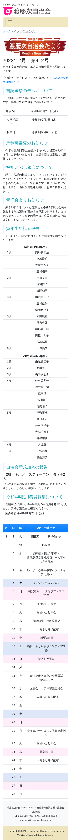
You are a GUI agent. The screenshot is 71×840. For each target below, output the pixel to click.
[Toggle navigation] (10, 21)
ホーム (7, 31)
